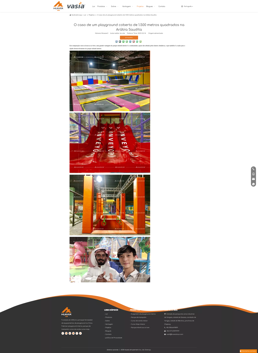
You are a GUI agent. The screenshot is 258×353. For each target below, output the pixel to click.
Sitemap (148, 350)
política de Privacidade (113, 338)
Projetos (108, 327)
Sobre (107, 321)
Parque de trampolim (138, 317)
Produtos (108, 317)
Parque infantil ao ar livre (140, 327)
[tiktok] (80, 333)
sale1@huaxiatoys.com (174, 334)
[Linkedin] (66, 333)
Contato (108, 334)
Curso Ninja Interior (138, 324)
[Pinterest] (77, 333)
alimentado (158, 33)
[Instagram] (73, 333)
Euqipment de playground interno (143, 314)
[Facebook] (62, 333)
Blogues (108, 331)
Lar (106, 314)
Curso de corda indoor (139, 321)
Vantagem (109, 324)
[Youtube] (70, 333)
